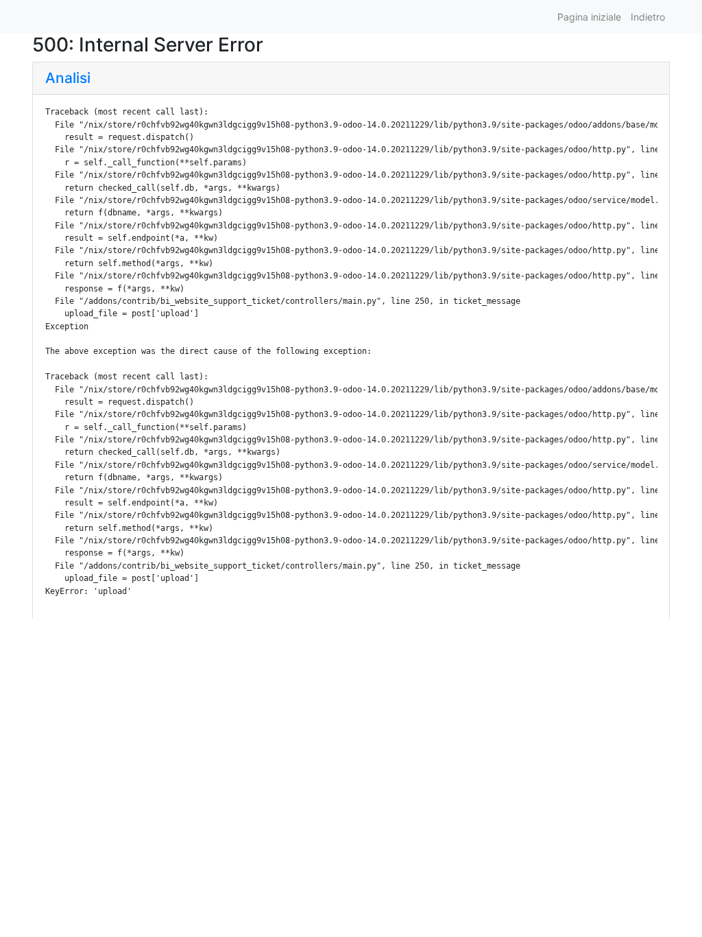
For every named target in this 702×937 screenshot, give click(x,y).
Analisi (67, 77)
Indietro (648, 17)
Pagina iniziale (589, 17)
